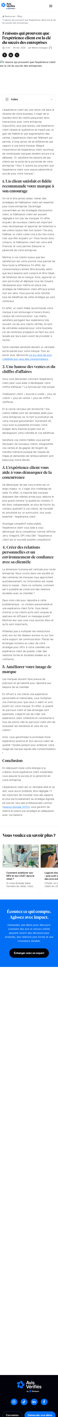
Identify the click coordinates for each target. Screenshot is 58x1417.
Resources (10, 16)
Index (14, 99)
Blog (19, 16)
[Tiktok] (24, 1402)
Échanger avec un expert (29, 953)
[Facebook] (44, 1402)
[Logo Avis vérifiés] (8, 6)
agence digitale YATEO (16, 807)
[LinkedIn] (34, 1402)
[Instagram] (14, 1402)
